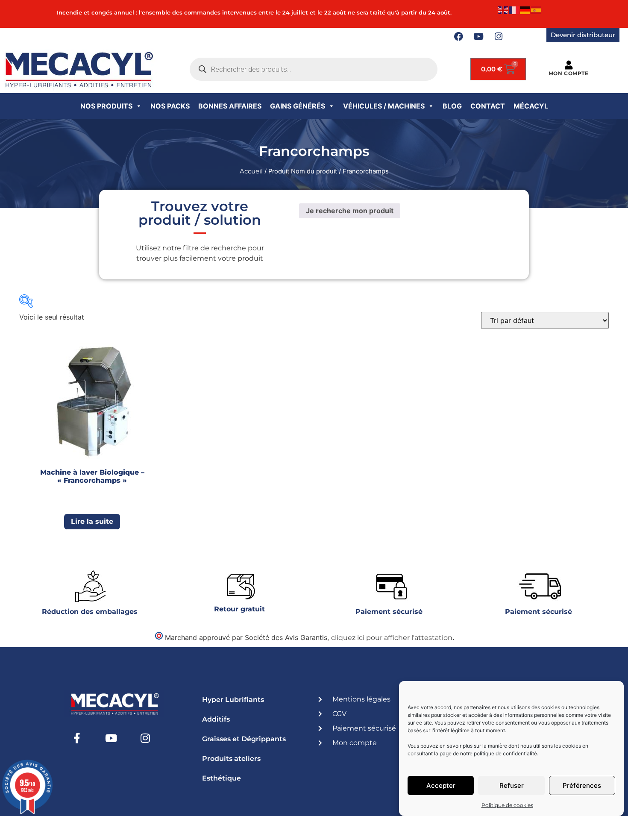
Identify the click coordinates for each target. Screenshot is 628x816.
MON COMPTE (569, 73)
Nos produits (106, 106)
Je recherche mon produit (349, 210)
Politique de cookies (507, 805)
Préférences (582, 785)
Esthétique (221, 778)
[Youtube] (478, 37)
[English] (503, 10)
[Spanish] (536, 10)
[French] (514, 10)
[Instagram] (499, 37)
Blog (452, 106)
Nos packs (170, 106)
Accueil (251, 171)
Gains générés (297, 106)
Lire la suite (92, 521)
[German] (525, 10)
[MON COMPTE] (568, 65)
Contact (487, 106)
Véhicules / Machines (384, 106)
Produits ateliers (231, 758)
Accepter (440, 785)
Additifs (216, 719)
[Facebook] (458, 37)
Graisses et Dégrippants (244, 739)
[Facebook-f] (77, 738)
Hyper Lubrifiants (233, 700)
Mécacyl (531, 106)
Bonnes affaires (229, 106)
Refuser (511, 785)
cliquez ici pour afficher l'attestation (391, 638)
